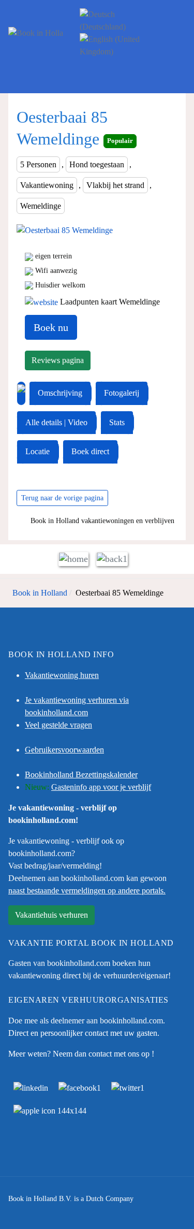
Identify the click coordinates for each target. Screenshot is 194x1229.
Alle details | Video (56, 422)
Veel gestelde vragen (58, 724)
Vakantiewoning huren (62, 675)
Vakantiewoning (46, 185)
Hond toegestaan (96, 164)
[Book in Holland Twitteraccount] (128, 1086)
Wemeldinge (40, 205)
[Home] (73, 558)
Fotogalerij (121, 392)
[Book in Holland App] (50, 1109)
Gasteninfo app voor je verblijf (101, 787)
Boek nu (51, 327)
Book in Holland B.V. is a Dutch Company (70, 1199)
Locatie (37, 451)
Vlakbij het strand (115, 185)
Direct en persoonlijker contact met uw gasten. (83, 1033)
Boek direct (90, 451)
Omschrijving (60, 392)
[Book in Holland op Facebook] (79, 1086)
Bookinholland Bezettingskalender (81, 774)
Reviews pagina (58, 360)
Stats (117, 422)
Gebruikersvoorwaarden (64, 749)
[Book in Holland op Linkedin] (30, 1086)
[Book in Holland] (35, 33)
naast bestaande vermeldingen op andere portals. (87, 890)
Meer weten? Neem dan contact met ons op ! (81, 1053)
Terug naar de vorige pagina (62, 498)
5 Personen (38, 164)
